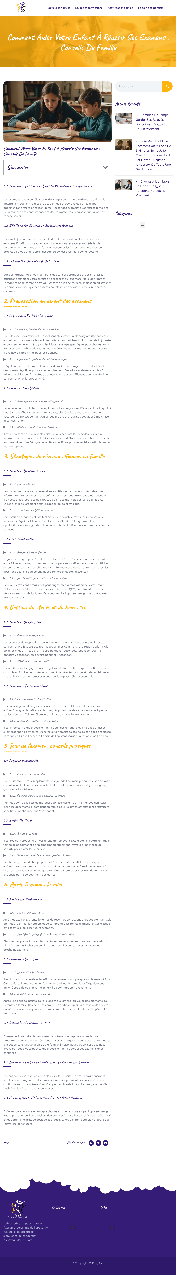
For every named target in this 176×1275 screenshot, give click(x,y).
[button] (105, 167)
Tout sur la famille (58, 7)
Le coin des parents (150, 7)
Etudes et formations (89, 7)
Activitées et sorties (120, 7)
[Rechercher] (167, 86)
